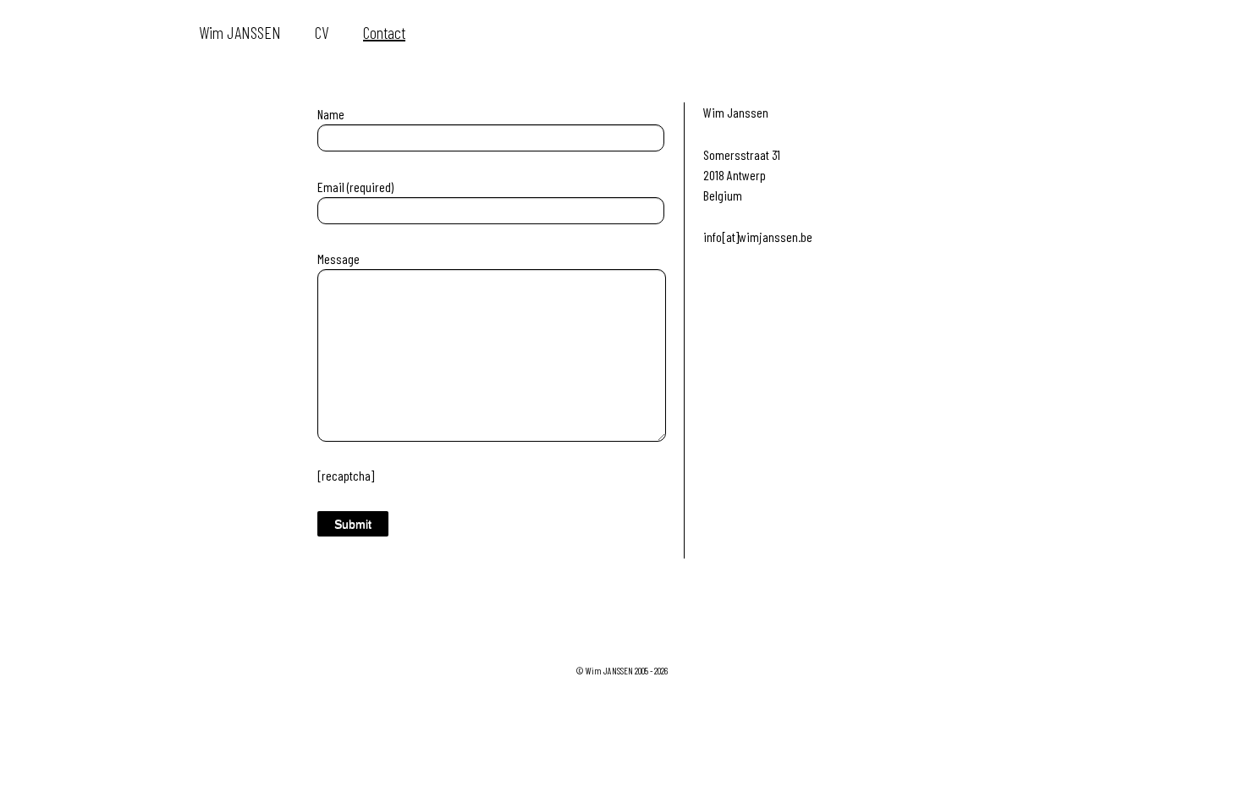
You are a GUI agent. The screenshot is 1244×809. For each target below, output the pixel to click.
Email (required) (355, 187)
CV (322, 32)
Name (330, 114)
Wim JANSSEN (240, 32)
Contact (384, 32)
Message (338, 258)
